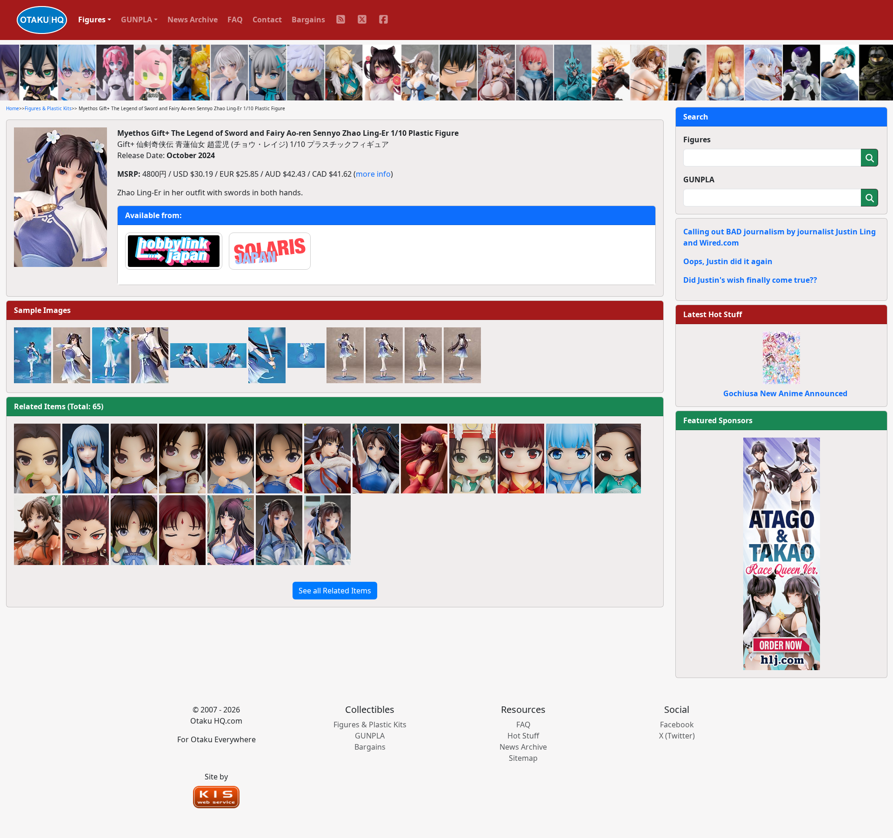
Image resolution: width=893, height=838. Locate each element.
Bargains (308, 19)
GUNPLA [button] (136, 19)
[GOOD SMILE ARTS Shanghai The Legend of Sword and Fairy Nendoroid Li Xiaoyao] (37, 458)
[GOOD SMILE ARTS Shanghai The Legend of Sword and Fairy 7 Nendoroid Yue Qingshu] (617, 458)
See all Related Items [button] (335, 590)
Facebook (677, 724)
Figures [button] (92, 19)
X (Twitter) (677, 736)
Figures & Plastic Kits (48, 108)
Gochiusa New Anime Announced (785, 393)
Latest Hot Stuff (712, 314)
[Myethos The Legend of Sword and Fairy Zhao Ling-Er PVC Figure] (327, 458)
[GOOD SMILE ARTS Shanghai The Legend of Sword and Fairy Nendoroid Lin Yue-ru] (134, 458)
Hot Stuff (523, 736)
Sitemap (523, 758)
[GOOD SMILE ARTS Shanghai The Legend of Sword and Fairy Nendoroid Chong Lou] (85, 530)
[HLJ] (781, 553)
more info (373, 174)
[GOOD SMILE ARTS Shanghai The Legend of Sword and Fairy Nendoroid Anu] (472, 458)
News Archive (192, 19)
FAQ (235, 19)
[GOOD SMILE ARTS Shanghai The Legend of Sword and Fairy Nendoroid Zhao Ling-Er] (230, 458)
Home (12, 108)
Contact (267, 19)
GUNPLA (698, 179)
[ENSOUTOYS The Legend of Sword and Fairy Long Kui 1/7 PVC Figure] (85, 458)
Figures (697, 139)
